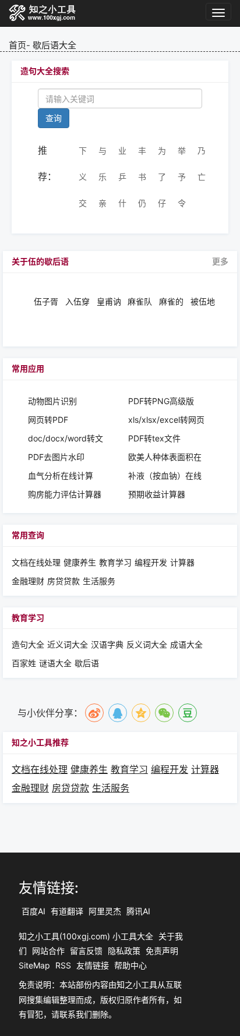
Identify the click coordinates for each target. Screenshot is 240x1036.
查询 (53, 118)
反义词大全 (146, 644)
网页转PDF (48, 420)
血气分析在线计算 (60, 475)
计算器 (182, 562)
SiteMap (34, 965)
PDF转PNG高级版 (161, 401)
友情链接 (92, 965)
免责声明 (162, 951)
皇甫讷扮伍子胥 (109, 301)
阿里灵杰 (105, 911)
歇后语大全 (54, 45)
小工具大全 (132, 936)
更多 (220, 261)
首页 (17, 45)
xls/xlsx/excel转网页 (166, 420)
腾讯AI (138, 911)
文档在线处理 (36, 562)
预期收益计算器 (156, 494)
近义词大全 (67, 644)
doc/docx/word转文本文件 (65, 438)
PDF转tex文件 (154, 438)
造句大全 (28, 644)
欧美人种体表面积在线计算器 (165, 457)
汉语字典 (107, 644)
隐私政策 (124, 951)
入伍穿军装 (77, 301)
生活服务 (99, 581)
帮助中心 (130, 965)
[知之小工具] (43, 13)
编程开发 (151, 562)
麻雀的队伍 (171, 301)
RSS (63, 965)
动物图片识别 (52, 401)
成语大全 (186, 644)
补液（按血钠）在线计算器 (165, 476)
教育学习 (115, 562)
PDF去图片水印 (56, 457)
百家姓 (24, 663)
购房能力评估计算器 (64, 494)
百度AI (33, 911)
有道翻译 (67, 911)
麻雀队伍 (140, 301)
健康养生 (79, 562)
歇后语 (87, 663)
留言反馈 (86, 951)
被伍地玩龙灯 (202, 301)
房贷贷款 (63, 581)
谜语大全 (55, 663)
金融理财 (28, 581)
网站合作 (48, 951)
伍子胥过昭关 (46, 301)
